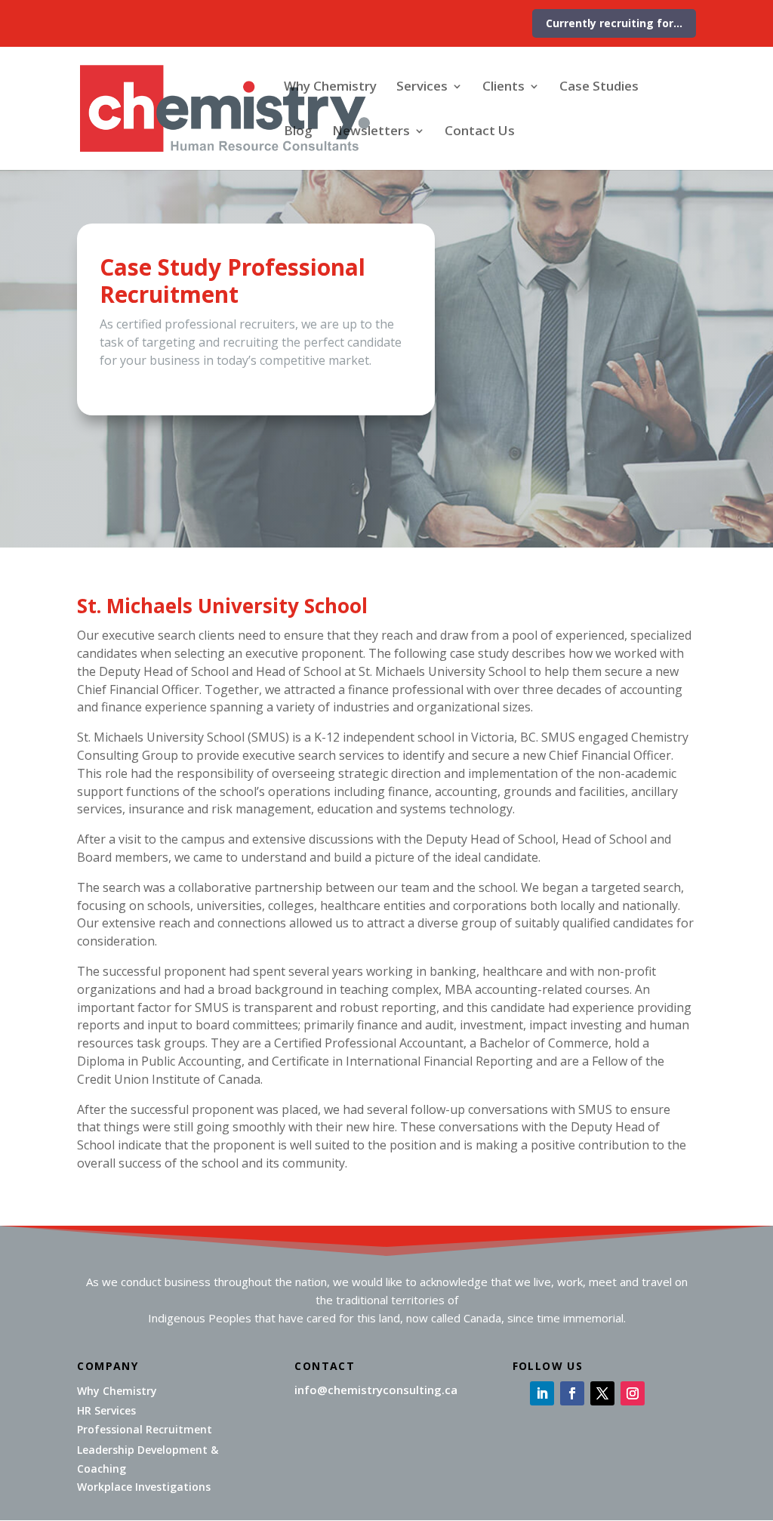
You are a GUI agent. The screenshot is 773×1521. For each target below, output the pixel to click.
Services (422, 87)
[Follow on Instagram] (633, 1393)
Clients (503, 87)
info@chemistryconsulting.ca (375, 1389)
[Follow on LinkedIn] (542, 1393)
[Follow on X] (602, 1393)
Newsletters (371, 132)
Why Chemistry (330, 87)
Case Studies (599, 87)
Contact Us (480, 132)
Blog (298, 132)
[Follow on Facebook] (572, 1393)
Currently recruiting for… (614, 23)
